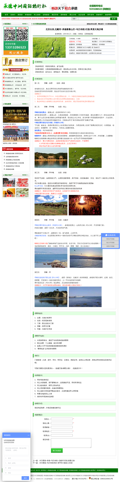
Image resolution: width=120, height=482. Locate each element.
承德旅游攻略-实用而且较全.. (15, 153)
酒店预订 (93, 470)
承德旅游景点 (101, 470)
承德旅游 (28, 15)
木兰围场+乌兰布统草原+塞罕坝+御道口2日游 (56, 463)
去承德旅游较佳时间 (12, 156)
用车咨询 (90, 15)
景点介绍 (72, 15)
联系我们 (7, 24)
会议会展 (81, 15)
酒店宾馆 (55, 15)
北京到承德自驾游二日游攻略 (15, 163)
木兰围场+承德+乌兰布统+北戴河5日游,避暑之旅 (57, 460)
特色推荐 (7, 104)
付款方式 (32, 470)
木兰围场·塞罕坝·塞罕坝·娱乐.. (14, 78)
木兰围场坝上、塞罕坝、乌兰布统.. (16, 89)
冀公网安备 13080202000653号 (102, 479)
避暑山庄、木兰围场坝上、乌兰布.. (16, 74)
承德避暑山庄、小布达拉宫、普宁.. (16, 85)
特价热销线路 (16, 70)
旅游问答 (35, 18)
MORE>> (25, 24)
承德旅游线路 (73, 470)
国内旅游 (64, 15)
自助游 (4, 18)
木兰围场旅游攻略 (25, 18)
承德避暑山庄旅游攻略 (13, 160)
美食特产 (99, 15)
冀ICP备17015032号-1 (79, 479)
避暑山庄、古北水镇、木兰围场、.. (16, 96)
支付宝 (38, 470)
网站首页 (101, 24)
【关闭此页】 (89, 34)
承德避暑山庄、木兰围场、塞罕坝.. (16, 81)
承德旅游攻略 (15, 18)
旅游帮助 (108, 15)
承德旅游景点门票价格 (13, 166)
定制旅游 (46, 15)
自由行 (12, 15)
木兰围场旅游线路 (39, 24)
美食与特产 (8, 175)
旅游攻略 (9, 149)
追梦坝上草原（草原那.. (10, 143)
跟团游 (20, 15)
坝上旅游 (37, 15)
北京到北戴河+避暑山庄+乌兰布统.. (16, 92)
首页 (6, 15)
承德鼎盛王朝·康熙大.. (10, 124)
